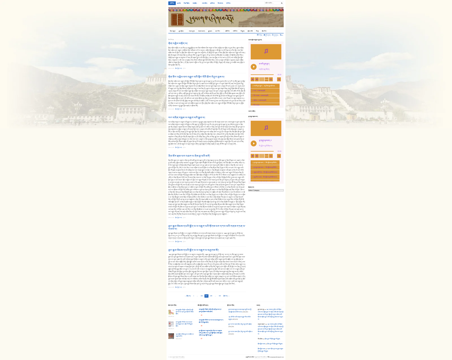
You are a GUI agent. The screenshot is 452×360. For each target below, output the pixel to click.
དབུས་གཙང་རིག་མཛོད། (178, 357)
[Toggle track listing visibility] (279, 79)
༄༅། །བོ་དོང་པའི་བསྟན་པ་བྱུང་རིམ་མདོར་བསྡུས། (239, 318)
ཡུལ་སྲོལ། (181, 31)
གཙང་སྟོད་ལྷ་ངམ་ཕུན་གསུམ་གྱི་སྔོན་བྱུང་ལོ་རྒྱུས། (270, 350)
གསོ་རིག (235, 31)
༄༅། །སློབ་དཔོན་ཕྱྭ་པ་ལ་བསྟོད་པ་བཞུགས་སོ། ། (185, 335)
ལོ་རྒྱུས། (242, 31)
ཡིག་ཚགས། (220, 3)
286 (202, 296)
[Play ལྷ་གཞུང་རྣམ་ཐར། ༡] (254, 143)
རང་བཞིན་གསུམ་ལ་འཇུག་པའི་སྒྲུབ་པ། (186, 117)
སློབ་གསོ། (250, 31)
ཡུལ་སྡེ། (179, 3)
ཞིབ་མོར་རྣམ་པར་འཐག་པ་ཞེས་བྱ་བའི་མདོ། (189, 156)
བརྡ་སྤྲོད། (195, 3)
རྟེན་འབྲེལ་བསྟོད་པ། (178, 43)
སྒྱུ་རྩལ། (210, 31)
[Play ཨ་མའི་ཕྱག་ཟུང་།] (254, 67)
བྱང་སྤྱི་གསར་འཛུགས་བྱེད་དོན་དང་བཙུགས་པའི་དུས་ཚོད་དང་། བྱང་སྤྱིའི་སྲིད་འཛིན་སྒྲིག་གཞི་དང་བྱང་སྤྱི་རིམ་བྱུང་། (210, 333)
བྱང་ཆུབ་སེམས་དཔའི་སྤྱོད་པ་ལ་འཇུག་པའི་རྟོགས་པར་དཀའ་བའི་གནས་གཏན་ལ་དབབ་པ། (206, 227)
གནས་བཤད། (201, 31)
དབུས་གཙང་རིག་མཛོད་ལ (261, 357)
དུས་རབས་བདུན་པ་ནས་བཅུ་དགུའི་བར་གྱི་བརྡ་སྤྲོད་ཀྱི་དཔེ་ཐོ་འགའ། (240, 310)
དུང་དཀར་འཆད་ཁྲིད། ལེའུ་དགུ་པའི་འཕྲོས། (240, 324)
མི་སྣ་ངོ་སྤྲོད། (187, 3)
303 (220, 296)
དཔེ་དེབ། (228, 3)
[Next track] (257, 79)
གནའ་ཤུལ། (192, 31)
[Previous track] (252, 79)
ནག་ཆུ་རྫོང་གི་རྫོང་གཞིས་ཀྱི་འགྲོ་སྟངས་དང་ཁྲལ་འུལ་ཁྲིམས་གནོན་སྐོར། (185, 312)
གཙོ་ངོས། (172, 3)
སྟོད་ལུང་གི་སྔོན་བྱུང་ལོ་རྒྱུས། (272, 339)
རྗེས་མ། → (227, 296)
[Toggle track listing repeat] (271, 79)
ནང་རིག (217, 31)
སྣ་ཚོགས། (212, 3)
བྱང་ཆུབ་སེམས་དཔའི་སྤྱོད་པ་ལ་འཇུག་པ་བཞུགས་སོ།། (193, 250)
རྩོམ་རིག (264, 31)
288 (211, 296)
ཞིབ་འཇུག (173, 31)
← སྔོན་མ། (188, 296)
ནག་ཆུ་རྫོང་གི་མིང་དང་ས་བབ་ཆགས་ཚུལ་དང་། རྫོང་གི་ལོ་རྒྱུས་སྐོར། (184, 324)
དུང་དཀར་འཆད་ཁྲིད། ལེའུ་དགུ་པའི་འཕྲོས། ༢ (240, 331)
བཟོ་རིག (227, 31)
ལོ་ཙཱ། (257, 31)
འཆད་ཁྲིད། (204, 3)
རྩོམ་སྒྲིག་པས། (261, 344)
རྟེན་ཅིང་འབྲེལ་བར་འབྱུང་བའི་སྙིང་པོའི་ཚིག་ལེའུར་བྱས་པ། (196, 77)
